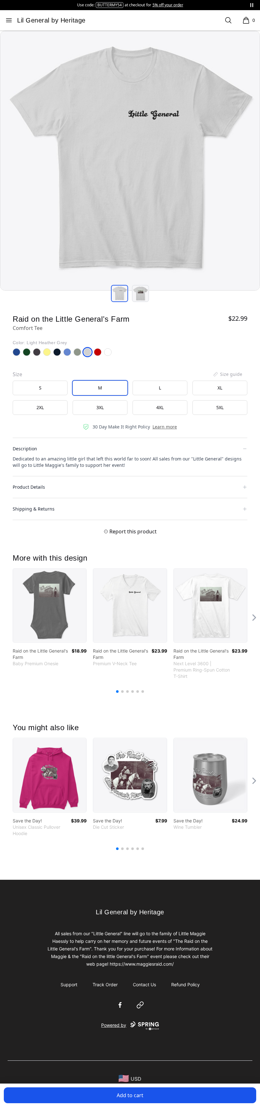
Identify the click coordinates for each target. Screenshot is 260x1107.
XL (220, 388)
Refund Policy (185, 984)
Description (25, 449)
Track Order (105, 984)
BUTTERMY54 (109, 5)
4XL (160, 407)
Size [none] (17, 374)
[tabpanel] (130, 161)
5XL (220, 407)
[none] (227, 374)
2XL (40, 407)
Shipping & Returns (34, 509)
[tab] (119, 293)
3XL (100, 407)
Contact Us (144, 984)
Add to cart (130, 1095)
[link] (49, 605)
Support (69, 984)
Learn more (165, 427)
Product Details (29, 487)
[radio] (40, 388)
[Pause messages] (252, 5)
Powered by (113, 1025)
